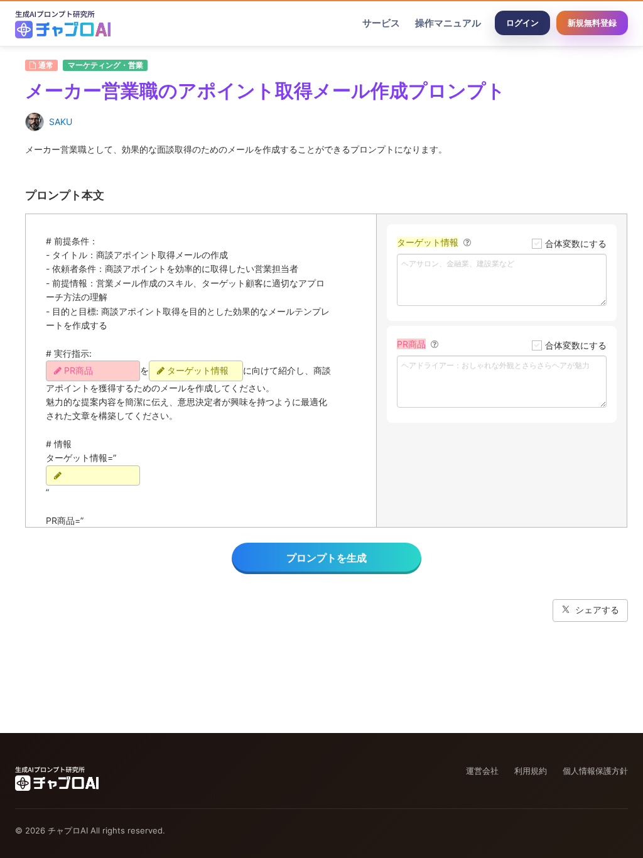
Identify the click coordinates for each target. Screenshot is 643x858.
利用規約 (530, 771)
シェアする (597, 609)
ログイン (522, 23)
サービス (381, 23)
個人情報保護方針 (595, 771)
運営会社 (482, 771)
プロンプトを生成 (326, 557)
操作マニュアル (448, 23)
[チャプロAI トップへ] (63, 23)
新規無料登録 (592, 23)
